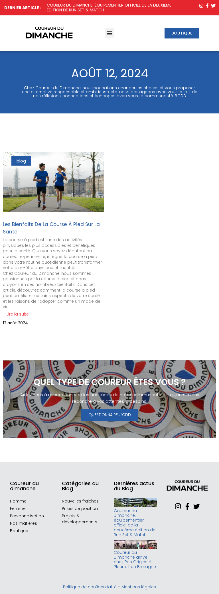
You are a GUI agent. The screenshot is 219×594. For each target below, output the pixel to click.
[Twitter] (213, 5)
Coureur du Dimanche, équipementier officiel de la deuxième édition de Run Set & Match (109, 7)
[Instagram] (201, 5)
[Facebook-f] (207, 5)
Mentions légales (138, 587)
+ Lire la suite (16, 314)
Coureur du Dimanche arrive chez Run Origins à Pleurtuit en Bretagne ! (135, 562)
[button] (109, 33)
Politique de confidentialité (90, 587)
